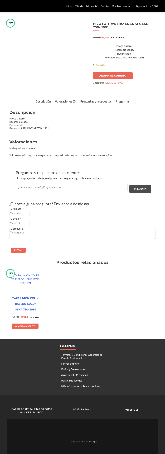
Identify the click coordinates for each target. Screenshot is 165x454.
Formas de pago (70, 363)
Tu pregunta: (16, 228)
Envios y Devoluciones (73, 369)
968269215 (131, 409)
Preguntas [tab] (123, 101)
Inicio (69, 6)
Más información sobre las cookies (80, 386)
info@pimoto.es (82, 408)
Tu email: (14, 218)
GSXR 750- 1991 (114, 82)
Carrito (105, 6)
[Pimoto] (14, 6)
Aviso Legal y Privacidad (74, 374)
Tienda (79, 6)
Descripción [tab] (43, 101)
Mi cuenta (91, 6)
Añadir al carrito (112, 75)
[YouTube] (84, 433)
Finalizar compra (121, 6)
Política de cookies (71, 380)
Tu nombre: (15, 208)
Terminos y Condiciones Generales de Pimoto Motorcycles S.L (81, 356)
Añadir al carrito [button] (25, 326)
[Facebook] (80, 433)
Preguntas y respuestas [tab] (96, 101)
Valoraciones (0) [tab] (65, 101)
